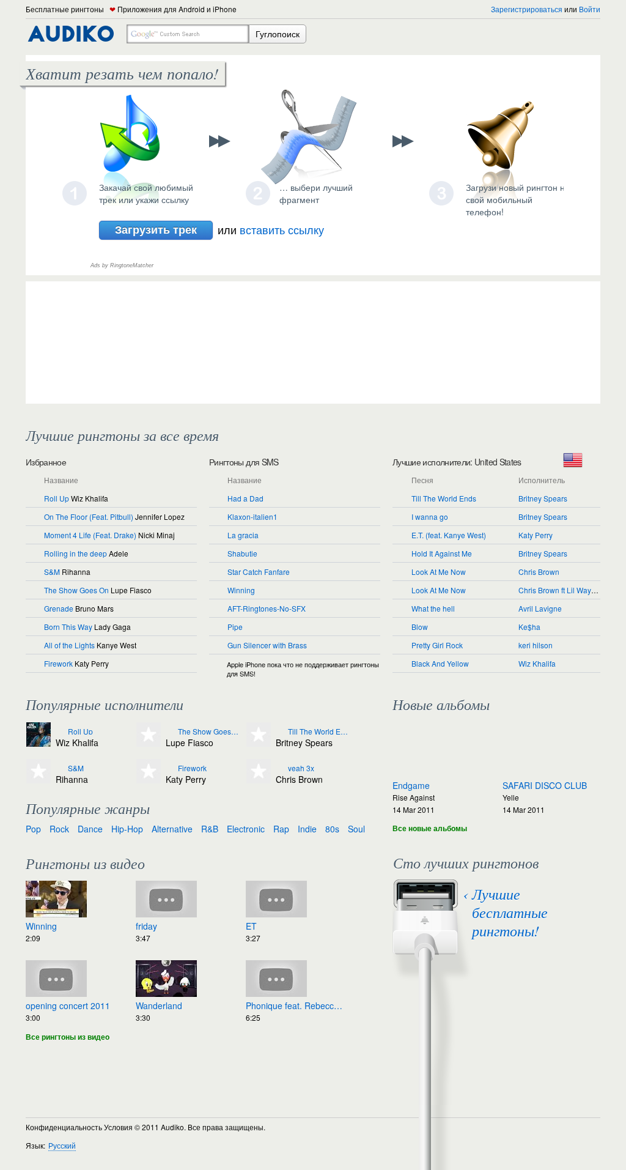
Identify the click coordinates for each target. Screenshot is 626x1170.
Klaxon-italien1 (252, 516)
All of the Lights (69, 645)
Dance (90, 829)
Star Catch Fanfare (258, 571)
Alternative (172, 829)
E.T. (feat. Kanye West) (448, 535)
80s (332, 829)
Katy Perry (535, 535)
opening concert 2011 (68, 1005)
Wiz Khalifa (537, 663)
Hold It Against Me (441, 553)
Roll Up (56, 498)
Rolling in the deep (75, 553)
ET (251, 926)
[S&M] (60, 768)
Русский (62, 1145)
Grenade (58, 608)
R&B (209, 829)
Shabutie (242, 553)
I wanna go (429, 516)
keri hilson (535, 645)
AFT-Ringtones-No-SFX (266, 608)
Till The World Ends (443, 498)
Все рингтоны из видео (67, 1036)
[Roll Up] (60, 731)
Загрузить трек (156, 229)
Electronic (246, 829)
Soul (356, 829)
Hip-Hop (127, 829)
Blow (419, 626)
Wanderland (159, 1005)
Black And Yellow (440, 663)
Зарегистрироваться (526, 9)
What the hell (433, 608)
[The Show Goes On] (170, 731)
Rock (59, 829)
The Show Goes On (76, 590)
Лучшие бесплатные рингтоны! (510, 911)
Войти (589, 9)
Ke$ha (529, 626)
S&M (52, 571)
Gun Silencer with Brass (267, 645)
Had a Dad (245, 498)
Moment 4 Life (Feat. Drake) (90, 535)
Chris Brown (538, 571)
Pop (33, 829)
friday (146, 926)
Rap (281, 829)
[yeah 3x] (280, 768)
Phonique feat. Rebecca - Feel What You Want (295, 1005)
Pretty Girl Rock (437, 645)
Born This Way (68, 626)
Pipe (235, 626)
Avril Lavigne (540, 608)
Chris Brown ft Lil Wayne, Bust (568, 590)
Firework (58, 663)
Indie (307, 829)
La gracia (243, 535)
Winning (241, 590)
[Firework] (170, 768)
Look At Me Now (438, 571)
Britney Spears (542, 498)
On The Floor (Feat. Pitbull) (88, 516)
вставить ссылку (282, 229)
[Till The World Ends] (280, 731)
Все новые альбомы (429, 828)
